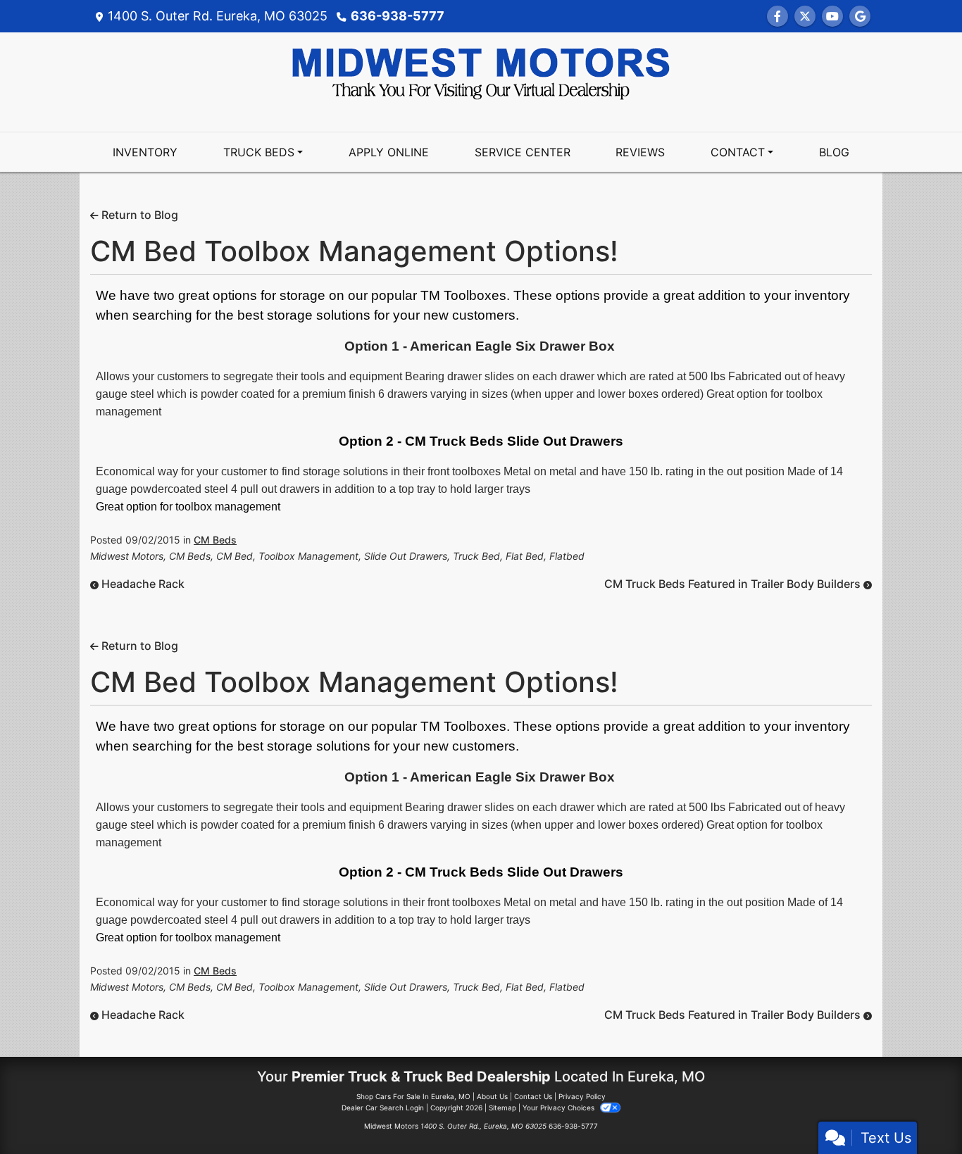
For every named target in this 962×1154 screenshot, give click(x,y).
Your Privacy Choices (559, 1107)
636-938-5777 (397, 15)
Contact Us (533, 1096)
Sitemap (502, 1107)
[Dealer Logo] (481, 72)
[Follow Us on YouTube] (832, 16)
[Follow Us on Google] (859, 16)
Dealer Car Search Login (383, 1107)
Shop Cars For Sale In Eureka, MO (413, 1096)
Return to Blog (138, 215)
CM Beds (215, 540)
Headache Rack (142, 584)
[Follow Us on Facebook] (777, 16)
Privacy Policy (582, 1096)
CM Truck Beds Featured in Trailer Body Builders (733, 584)
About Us (492, 1096)
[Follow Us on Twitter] (805, 16)
